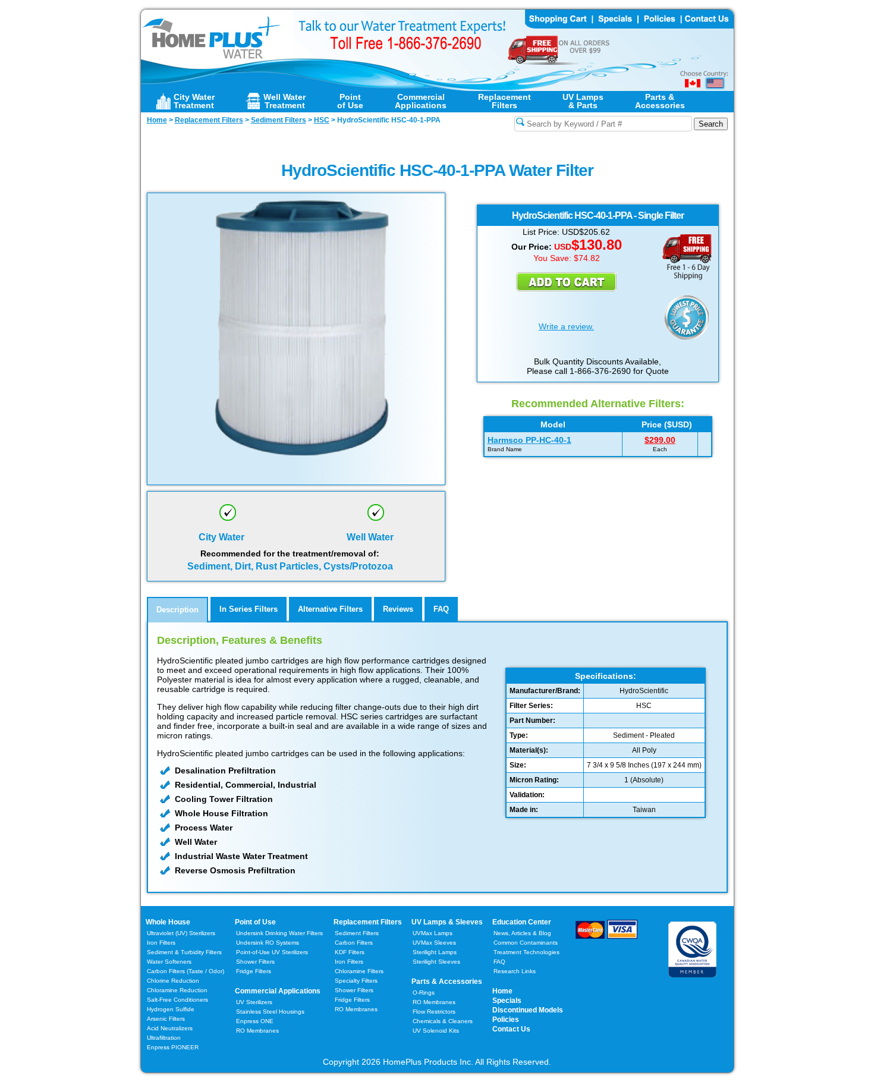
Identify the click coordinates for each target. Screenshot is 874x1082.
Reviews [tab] (398, 609)
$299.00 (660, 440)
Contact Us (511, 1029)
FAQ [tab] (441, 609)
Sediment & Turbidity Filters (184, 952)
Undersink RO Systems (267, 942)
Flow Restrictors (434, 1011)
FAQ (499, 961)
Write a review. (566, 326)
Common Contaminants (525, 942)
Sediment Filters (357, 933)
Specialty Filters (356, 980)
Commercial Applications (277, 991)
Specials (506, 1000)
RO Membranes (257, 1030)
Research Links (514, 971)
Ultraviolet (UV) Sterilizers (181, 933)
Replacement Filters (368, 922)
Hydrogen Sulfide (170, 1009)
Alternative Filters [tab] (330, 609)
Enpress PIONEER (173, 1047)
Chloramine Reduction (177, 990)
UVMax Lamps (432, 933)
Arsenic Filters (166, 1018)
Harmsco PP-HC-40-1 (529, 440)
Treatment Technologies (526, 952)
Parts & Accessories (446, 981)
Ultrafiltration (164, 1037)
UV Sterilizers (254, 1002)
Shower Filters (255, 961)
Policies (505, 1019)
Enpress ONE (254, 1021)
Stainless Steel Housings (270, 1011)
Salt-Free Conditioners (177, 999)
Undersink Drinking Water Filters (279, 933)
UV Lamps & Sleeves (447, 922)
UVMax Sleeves (434, 942)
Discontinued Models (527, 1010)
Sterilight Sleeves (436, 961)
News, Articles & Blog (522, 933)
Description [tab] (177, 609)
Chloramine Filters (359, 971)
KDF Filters (349, 952)
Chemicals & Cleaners (443, 1021)
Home (502, 991)
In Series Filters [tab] (248, 609)
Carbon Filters (185, 971)
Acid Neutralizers (170, 1028)
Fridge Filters (253, 971)
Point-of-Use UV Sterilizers (272, 952)
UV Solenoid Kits (436, 1030)
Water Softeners (169, 961)
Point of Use (255, 922)
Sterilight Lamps (435, 952)
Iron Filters (161, 942)
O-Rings (424, 992)
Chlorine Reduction (173, 980)
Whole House (168, 922)
